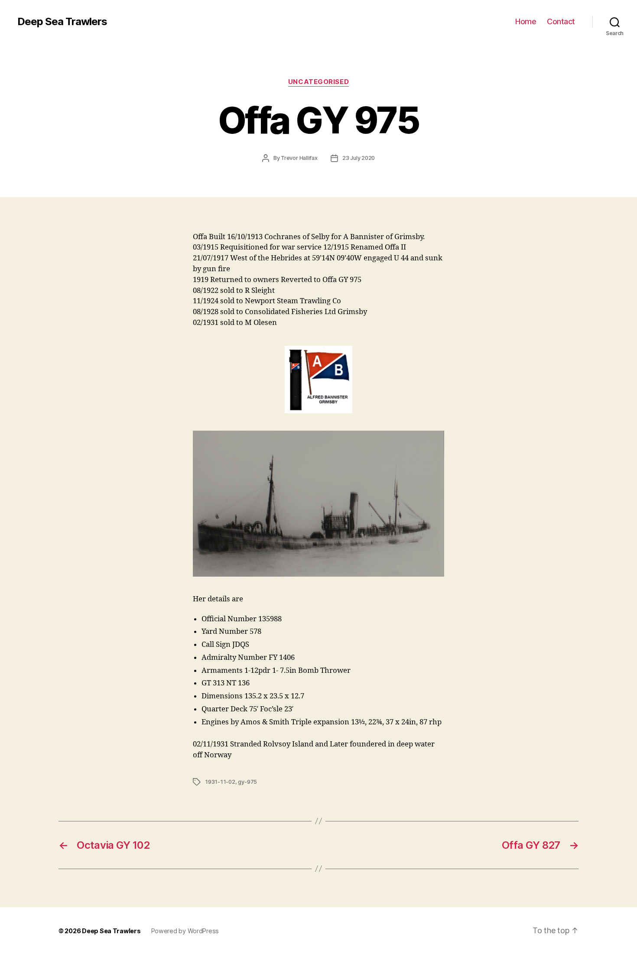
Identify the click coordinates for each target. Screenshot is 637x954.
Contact (561, 21)
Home (525, 21)
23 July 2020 (358, 158)
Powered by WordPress (185, 931)
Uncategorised (318, 82)
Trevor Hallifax (299, 158)
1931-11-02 (220, 782)
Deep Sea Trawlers (62, 21)
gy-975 (247, 782)
